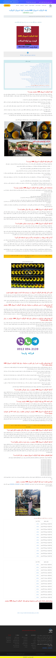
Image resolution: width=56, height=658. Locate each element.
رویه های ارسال (25, 640)
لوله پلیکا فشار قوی (8, 637)
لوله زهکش (21, 5)
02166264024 (12, 484)
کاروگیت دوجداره (38, 5)
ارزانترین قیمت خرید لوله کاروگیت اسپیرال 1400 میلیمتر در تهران (40, 83)
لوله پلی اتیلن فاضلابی (16, 646)
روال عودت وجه (25, 645)
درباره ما (35, 638)
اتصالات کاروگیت (8, 425)
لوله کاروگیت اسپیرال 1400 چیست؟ (44, 63)
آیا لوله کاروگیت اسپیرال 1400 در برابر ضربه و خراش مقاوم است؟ (40, 68)
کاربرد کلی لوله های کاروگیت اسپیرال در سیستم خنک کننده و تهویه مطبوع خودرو (37, 71)
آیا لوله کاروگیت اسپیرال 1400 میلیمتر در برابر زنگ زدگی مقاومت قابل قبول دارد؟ (37, 80)
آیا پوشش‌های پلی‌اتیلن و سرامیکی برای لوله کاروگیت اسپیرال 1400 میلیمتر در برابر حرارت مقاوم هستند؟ (34, 73)
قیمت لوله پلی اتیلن (7, 1)
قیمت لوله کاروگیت (30, 425)
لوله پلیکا (17, 5)
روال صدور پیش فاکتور (24, 637)
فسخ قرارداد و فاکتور (24, 643)
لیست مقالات (48, 16)
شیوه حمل (26, 646)
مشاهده (37, 523)
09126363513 (7, 5)
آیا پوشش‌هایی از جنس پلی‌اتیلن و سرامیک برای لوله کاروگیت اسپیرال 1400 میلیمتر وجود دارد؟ (35, 72)
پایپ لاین (38, 653)
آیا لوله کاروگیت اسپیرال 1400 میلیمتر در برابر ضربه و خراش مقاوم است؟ (38, 81)
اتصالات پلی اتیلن (17, 643)
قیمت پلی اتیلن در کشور (16, 645)
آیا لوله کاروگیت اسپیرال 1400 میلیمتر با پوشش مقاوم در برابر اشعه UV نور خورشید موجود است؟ (35, 78)
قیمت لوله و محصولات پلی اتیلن (40, 255)
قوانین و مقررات (34, 646)
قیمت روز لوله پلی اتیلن (16, 640)
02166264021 (17, 484)
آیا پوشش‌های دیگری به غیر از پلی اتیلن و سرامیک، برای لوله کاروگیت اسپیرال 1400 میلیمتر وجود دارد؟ (34, 75)
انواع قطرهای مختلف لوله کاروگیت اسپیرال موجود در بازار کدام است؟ (39, 82)
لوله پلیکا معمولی (9, 640)
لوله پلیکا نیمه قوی (8, 638)
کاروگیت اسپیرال (31, 5)
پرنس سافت (8, 653)
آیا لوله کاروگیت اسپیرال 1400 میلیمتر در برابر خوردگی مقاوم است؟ (39, 76)
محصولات (26, 5)
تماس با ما (34, 640)
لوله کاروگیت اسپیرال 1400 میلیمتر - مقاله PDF (27, 55)
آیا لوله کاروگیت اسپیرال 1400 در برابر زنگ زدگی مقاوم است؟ (40, 67)
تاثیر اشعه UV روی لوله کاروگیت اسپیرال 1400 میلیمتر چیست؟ (40, 77)
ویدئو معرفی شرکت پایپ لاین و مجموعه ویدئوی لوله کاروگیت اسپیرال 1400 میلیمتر (37, 86)
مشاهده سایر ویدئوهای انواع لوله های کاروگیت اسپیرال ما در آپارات (28, 612)
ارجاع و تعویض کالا (33, 643)
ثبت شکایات (34, 648)
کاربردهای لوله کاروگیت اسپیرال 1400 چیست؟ (42, 64)
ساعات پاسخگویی (33, 645)
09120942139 (27, 484)
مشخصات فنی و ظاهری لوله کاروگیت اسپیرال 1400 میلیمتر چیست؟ (39, 66)
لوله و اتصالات (44, 5)
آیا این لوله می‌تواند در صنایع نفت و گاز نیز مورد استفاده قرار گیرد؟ (39, 70)
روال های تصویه (25, 638)
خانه (51, 16)
